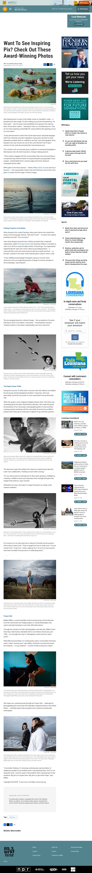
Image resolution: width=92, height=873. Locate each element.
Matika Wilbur (33, 168)
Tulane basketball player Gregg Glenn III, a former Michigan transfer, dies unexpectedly (75, 240)
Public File (54, 847)
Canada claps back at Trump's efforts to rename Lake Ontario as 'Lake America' (76, 133)
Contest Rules (75, 851)
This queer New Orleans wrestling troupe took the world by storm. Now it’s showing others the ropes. (76, 262)
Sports (64, 222)
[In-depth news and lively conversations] (75, 284)
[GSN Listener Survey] (75, 83)
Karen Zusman (43, 168)
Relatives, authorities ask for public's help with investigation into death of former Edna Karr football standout (76, 251)
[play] (5, 9)
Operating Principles (76, 847)
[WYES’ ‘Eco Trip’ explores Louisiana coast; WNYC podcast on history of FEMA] (67, 424)
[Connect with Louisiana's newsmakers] (75, 361)
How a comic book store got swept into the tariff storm (76, 162)
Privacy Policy (36, 855)
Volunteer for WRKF (57, 855)
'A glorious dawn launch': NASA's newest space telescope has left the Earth (75, 153)
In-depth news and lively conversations (75, 303)
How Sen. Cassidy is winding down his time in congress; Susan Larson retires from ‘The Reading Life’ (81, 445)
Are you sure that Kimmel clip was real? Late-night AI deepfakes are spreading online (76, 143)
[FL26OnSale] (75, 52)
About (34, 847)
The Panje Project (23, 244)
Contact (35, 851)
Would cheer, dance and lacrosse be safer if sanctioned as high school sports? (76, 230)
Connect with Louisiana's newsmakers (75, 377)
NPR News (12, 817)
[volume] (10, 9)
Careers (54, 851)
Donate (85, 3)
